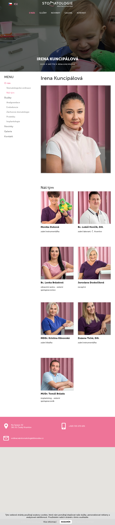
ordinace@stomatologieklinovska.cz (27, 438)
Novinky (55, 13)
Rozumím (65, 522)
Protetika (10, 116)
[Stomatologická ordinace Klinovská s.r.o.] (57, 4)
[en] (15, 4)
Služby (43, 13)
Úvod (42, 64)
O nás (32, 13)
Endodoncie (12, 107)
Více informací (49, 522)
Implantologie (13, 121)
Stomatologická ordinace (18, 88)
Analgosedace (13, 102)
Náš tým (51, 64)
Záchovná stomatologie (17, 112)
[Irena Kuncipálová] (76, 129)
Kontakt (81, 13)
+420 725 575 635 (77, 426)
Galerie (68, 13)
